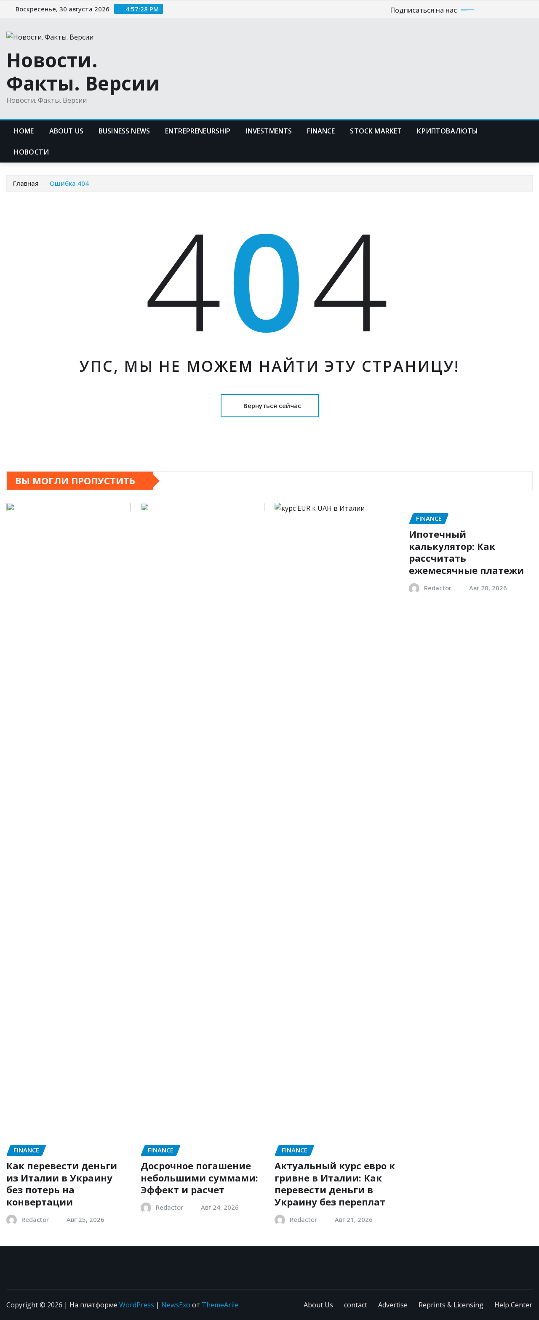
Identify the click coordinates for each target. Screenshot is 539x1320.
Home (24, 131)
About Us (318, 1304)
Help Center (513, 1304)
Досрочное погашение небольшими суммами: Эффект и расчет (199, 1177)
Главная (26, 183)
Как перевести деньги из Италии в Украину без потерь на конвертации (61, 1183)
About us (66, 131)
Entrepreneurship (198, 131)
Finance (321, 131)
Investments (269, 131)
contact (355, 1304)
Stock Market (376, 131)
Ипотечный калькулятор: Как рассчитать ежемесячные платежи (466, 552)
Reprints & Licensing (451, 1304)
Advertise (393, 1304)
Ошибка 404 (69, 183)
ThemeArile (220, 1304)
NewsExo (175, 1304)
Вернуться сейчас (272, 405)
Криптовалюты (447, 131)
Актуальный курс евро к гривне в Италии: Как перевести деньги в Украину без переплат (335, 1183)
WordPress (136, 1304)
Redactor (35, 1219)
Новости (31, 152)
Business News (124, 131)
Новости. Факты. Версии (83, 71)
